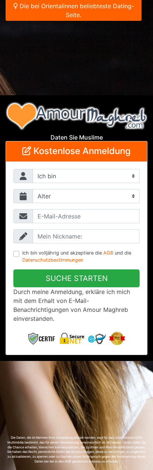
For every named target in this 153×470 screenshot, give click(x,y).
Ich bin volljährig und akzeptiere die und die (76, 256)
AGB (108, 253)
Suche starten (77, 278)
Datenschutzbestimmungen (52, 260)
